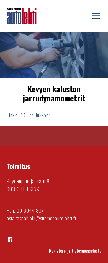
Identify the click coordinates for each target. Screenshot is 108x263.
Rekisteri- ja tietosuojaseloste (75, 250)
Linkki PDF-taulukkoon (29, 115)
